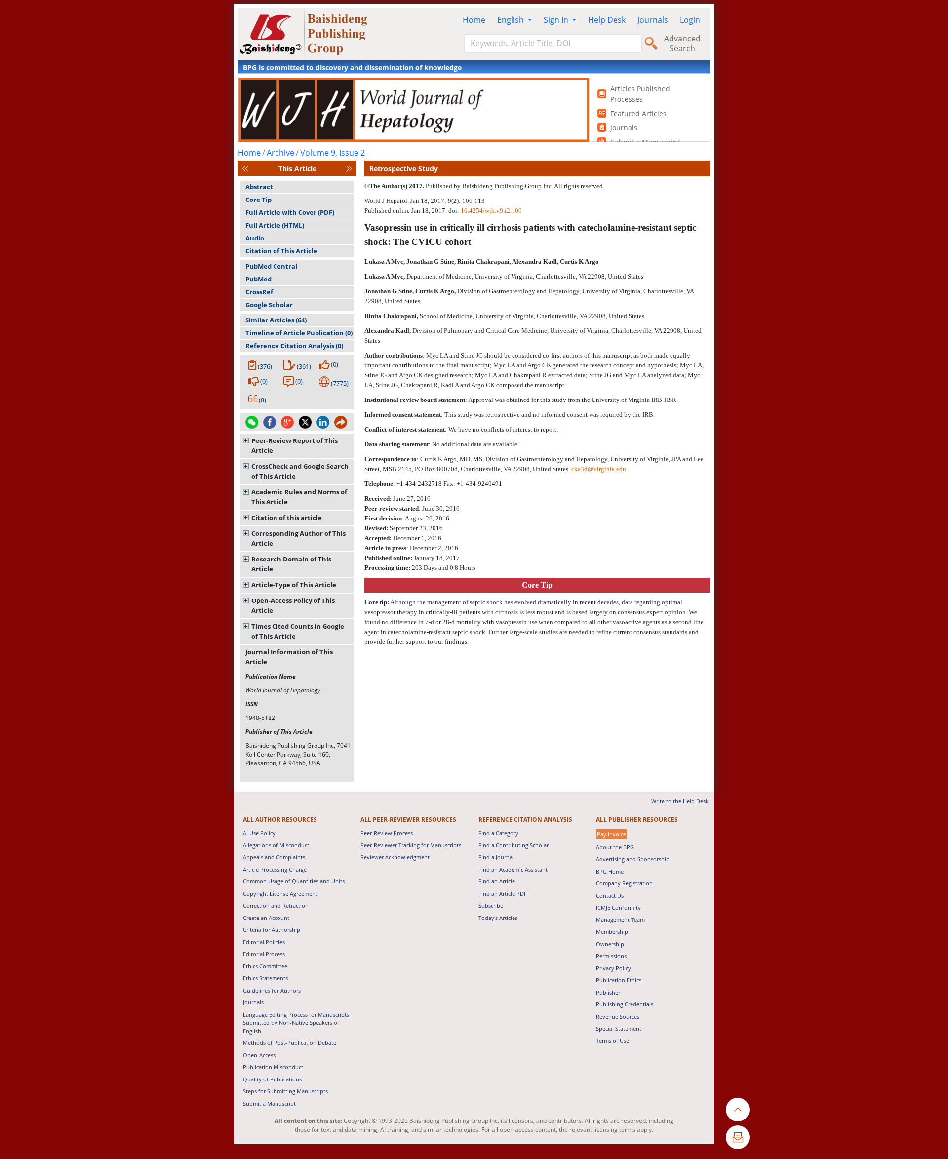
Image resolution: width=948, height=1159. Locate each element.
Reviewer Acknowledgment (395, 857)
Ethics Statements (265, 978)
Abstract (259, 186)
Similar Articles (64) (276, 320)
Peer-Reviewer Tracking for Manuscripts (410, 845)
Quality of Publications (272, 1079)
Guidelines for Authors (272, 990)
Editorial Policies (264, 942)
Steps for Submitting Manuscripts (285, 1091)
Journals (652, 19)
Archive (280, 152)
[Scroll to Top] (738, 1109)
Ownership (610, 944)
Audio (254, 238)
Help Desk (607, 19)
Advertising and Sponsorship (633, 859)
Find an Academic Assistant (513, 869)
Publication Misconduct (273, 1067)
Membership (612, 931)
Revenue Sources (617, 1016)
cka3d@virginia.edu (598, 469)
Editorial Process (264, 954)
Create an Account (266, 917)
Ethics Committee (265, 966)
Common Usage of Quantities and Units (294, 881)
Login (690, 19)
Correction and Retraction (276, 905)
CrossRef (259, 291)
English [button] (511, 19)
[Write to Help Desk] (738, 1137)
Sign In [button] (557, 19)
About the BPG (615, 847)
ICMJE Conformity (618, 907)
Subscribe (490, 905)
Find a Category (498, 833)
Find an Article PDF (502, 893)
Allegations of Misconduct (276, 845)
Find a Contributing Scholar (513, 845)
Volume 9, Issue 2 (332, 152)
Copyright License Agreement (280, 893)
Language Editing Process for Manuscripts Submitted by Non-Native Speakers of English (296, 1023)
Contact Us (610, 895)
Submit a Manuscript (269, 1103)
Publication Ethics (618, 980)
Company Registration (624, 883)
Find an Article (496, 881)
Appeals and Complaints (274, 857)
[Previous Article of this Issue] (245, 168)
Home (474, 19)
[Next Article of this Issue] (349, 168)
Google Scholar (269, 304)
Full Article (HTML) (274, 225)
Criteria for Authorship (271, 929)
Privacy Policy (613, 968)
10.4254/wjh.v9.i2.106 (491, 210)
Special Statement (618, 1028)
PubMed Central (271, 266)
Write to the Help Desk (680, 801)
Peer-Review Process (386, 833)
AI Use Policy (259, 833)
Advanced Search (682, 43)
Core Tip (258, 199)
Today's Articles (497, 917)
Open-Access (259, 1055)
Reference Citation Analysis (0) (294, 345)
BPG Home (610, 871)
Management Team (620, 919)
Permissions (611, 955)
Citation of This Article (281, 250)
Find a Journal (496, 857)
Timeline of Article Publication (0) (299, 332)
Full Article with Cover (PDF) (289, 212)
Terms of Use (612, 1040)
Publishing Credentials (624, 1004)
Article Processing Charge (275, 869)
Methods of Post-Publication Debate (289, 1042)
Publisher (608, 992)
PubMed (258, 279)
